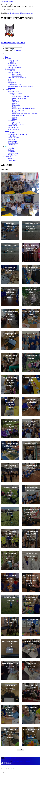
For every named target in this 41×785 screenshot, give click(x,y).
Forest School (12, 125)
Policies (10, 81)
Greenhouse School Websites (21, 761)
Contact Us (8, 156)
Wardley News (12, 155)
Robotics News (13, 153)
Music (14, 107)
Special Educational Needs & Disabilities (20, 86)
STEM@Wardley (13, 129)
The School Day (13, 144)
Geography (15, 101)
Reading (14, 112)
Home (6, 57)
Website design (5, 761)
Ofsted (10, 79)
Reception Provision (18, 124)
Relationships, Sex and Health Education (24, 113)
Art (13, 95)
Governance (12, 64)
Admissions (11, 132)
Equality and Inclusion (15, 67)
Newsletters (11, 151)
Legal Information (11, 758)
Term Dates (11, 88)
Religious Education (18, 115)
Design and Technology (19, 98)
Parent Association (14, 138)
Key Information (10, 69)
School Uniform (13, 143)
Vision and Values (13, 60)
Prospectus (11, 139)
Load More (20, 750)
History (14, 103)
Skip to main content (7, 1)
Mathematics (16, 105)
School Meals (12, 141)
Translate (18, 50)
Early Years (11, 120)
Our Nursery (16, 122)
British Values (12, 65)
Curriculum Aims (13, 91)
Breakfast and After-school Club (18, 134)
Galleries (11, 150)
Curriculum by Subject (15, 93)
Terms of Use (12, 160)
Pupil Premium (16, 74)
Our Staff (11, 62)
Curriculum (8, 89)
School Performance (14, 84)
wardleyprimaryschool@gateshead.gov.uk (20, 13)
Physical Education (18, 110)
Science (14, 117)
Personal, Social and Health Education (23, 108)
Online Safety (12, 136)
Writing (14, 119)
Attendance (11, 70)
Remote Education (14, 127)
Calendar (11, 148)
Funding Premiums (14, 72)
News (6, 146)
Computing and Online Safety (21, 96)
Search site (4, 769)
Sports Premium (17, 76)
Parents (7, 131)
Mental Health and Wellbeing (17, 77)
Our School (8, 58)
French (14, 100)
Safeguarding (12, 82)
